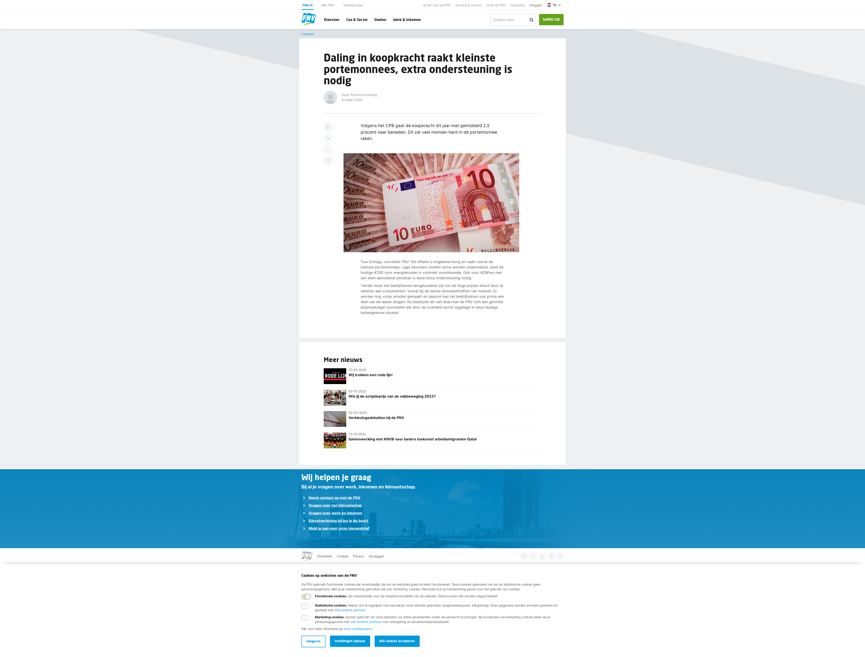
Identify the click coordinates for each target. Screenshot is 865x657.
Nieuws (308, 34)
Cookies (342, 556)
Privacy (358, 556)
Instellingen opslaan (350, 641)
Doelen (380, 19)
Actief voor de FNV (437, 5)
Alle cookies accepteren (397, 641)
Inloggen (535, 5)
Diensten (331, 19)
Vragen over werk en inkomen (335, 513)
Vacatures (517, 5)
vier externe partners (366, 622)
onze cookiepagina (357, 629)
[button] (554, 5)
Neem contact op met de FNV (334, 497)
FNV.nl (307, 5)
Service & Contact (468, 5)
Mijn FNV (328, 5)
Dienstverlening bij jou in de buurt (338, 520)
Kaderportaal (353, 5)
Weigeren (313, 641)
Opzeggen (376, 556)
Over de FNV (496, 5)
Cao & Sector (357, 19)
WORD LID (551, 19)
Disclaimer (324, 556)
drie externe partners (350, 610)
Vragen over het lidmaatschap (335, 505)
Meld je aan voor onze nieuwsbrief (339, 528)
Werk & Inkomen (407, 19)
